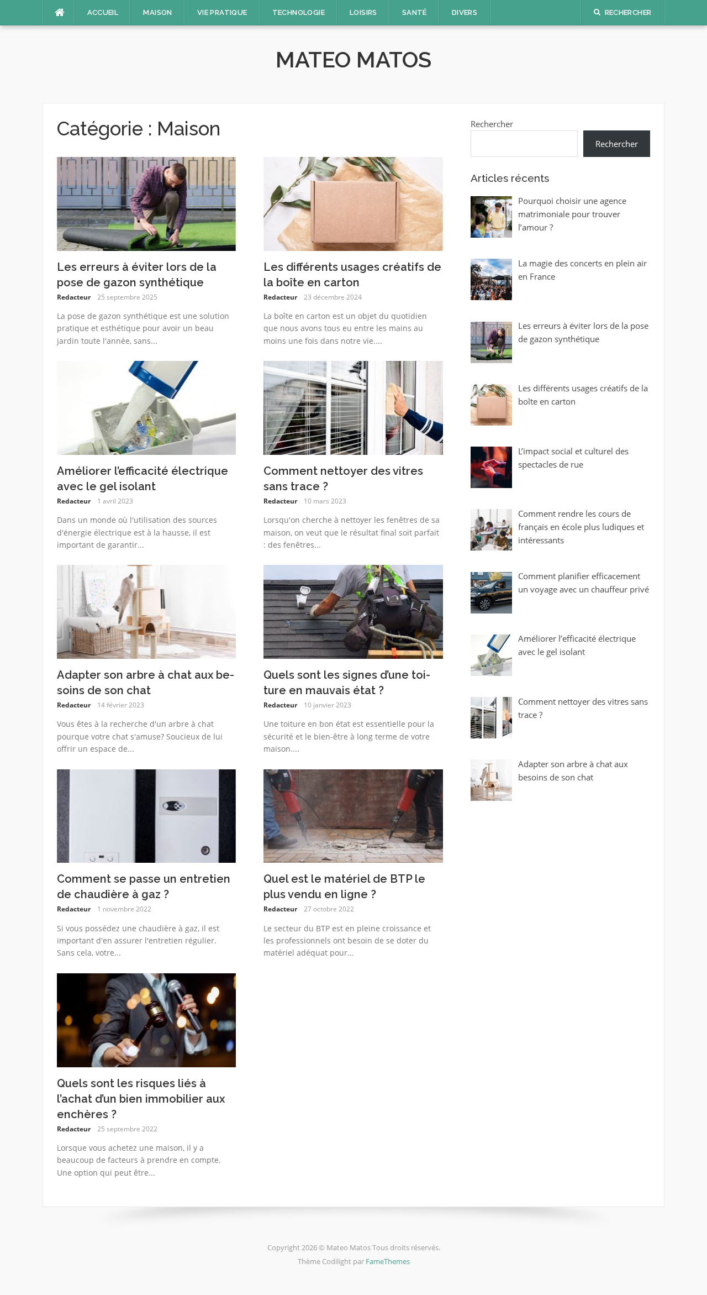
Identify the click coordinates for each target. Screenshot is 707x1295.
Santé (414, 12)
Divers (464, 12)
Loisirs (363, 12)
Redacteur (74, 297)
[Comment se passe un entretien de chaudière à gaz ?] (146, 815)
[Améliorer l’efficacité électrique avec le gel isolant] (146, 406)
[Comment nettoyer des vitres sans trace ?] (353, 406)
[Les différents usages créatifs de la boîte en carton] (353, 202)
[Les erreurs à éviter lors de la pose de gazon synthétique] (146, 202)
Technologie (298, 12)
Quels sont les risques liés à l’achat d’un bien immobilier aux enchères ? (141, 1099)
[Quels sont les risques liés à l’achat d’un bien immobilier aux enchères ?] (146, 1019)
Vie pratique (222, 12)
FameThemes (388, 1261)
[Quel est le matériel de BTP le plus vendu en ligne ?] (353, 815)
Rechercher (492, 123)
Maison (157, 12)
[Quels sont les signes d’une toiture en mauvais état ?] (353, 610)
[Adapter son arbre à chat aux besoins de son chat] (146, 610)
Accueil (103, 12)
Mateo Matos (353, 59)
